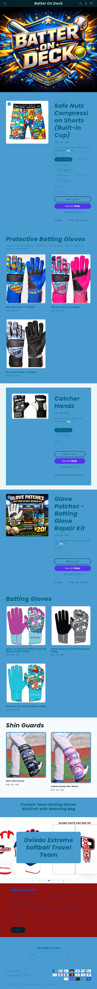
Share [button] (59, 220)
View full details (78, 220)
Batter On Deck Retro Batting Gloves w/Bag (70, 650)
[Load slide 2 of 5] (42, 880)
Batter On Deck (19, 984)
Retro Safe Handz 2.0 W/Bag (21, 372)
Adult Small (63, 164)
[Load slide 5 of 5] (52, 880)
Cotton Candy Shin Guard (64, 786)
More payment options (73, 212)
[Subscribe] (67, 954)
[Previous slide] (32, 880)
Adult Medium (64, 170)
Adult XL (83, 175)
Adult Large (64, 175)
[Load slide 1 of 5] (38, 880)
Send (18, 930)
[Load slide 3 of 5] (45, 880)
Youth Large (63, 159)
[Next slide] (58, 880)
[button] (5, 3)
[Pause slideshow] (64, 880)
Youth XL (81, 159)
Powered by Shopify (35, 984)
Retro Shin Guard (15, 781)
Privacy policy (52, 984)
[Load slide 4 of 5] (49, 880)
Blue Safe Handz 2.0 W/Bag (20, 307)
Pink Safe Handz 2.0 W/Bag (65, 307)
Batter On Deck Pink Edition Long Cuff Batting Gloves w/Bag (26, 650)
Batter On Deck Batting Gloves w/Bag (26, 706)
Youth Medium (64, 180)
